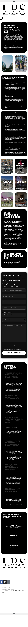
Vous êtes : (5, 283)
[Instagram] (5, 582)
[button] (14, 1)
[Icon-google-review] (8, 582)
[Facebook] (1, 582)
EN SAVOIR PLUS (14, 537)
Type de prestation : (7, 312)
